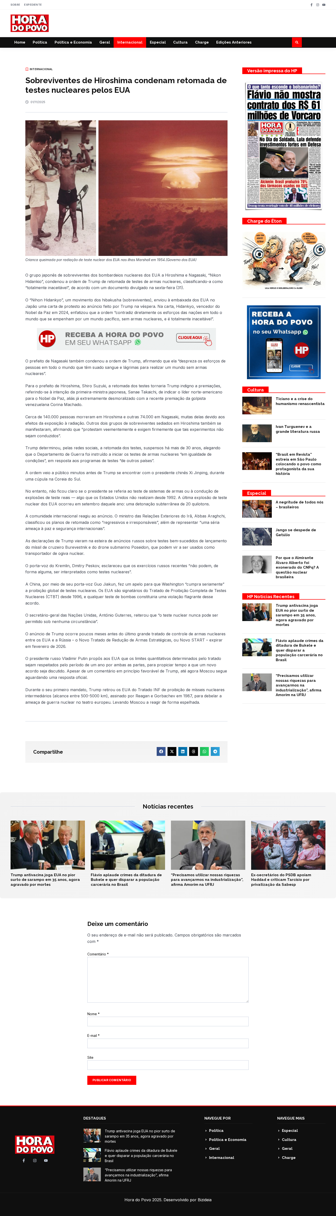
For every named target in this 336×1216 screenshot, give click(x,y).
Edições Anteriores (234, 42)
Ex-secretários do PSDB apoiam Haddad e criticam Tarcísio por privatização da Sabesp (281, 880)
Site (90, 1057)
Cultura (180, 42)
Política (40, 42)
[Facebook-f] (311, 4)
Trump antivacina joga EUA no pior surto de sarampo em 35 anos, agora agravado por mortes (297, 615)
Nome (93, 1014)
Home (19, 42)
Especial (158, 42)
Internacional (129, 42)
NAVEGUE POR (217, 1118)
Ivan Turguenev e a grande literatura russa (298, 429)
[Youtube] (323, 4)
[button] (297, 42)
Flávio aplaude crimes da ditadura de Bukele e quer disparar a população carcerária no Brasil (299, 650)
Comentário (98, 954)
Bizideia (205, 1199)
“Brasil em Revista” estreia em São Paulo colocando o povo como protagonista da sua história (298, 464)
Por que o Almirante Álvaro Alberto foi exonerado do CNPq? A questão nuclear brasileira (297, 567)
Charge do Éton (264, 221)
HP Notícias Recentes (270, 596)
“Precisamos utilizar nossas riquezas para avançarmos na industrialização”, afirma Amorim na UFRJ (298, 685)
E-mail (93, 1035)
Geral (104, 42)
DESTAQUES (94, 1118)
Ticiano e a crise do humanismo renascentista (300, 401)
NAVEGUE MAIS (291, 1118)
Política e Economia (73, 42)
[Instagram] (317, 4)
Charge (202, 42)
